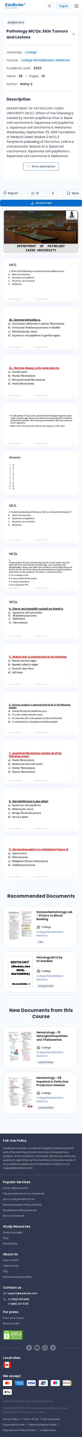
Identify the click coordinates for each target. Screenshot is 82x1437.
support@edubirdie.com (18, 1168)
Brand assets (11, 1323)
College (31, 52)
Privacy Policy (11, 1419)
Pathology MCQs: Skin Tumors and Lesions (37, 34)
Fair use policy (51, 1419)
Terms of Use (31, 1419)
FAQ (5, 1271)
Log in (63, 6)
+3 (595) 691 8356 (18, 1299)
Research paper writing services (22, 1204)
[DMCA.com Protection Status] (41, 1335)
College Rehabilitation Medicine (45, 60)
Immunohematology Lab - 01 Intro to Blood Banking (54, 915)
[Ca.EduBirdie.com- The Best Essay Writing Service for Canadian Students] (7, 1367)
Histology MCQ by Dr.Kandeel (49, 959)
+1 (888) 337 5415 (18, 1303)
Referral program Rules (42, 1424)
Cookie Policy (48, 1430)
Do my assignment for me (19, 1199)
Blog (6, 1238)
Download (44, 203)
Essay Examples (12, 1232)
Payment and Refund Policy (19, 1430)
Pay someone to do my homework (23, 1193)
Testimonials (11, 1265)
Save (75, 193)
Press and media (13, 1318)
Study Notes (10, 1243)
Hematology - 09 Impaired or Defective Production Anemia (52, 1081)
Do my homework (13, 1215)
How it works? (11, 1260)
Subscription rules (14, 1424)
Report (13, 193)
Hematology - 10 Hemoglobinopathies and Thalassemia (52, 1036)
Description (18, 99)
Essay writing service (15, 1188)
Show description (43, 166)
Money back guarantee (17, 1277)
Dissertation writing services (20, 1210)
